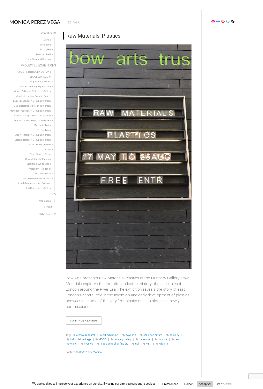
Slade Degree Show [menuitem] (40, 154)
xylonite (163, 343)
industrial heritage (80, 339)
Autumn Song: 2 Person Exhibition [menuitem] (32, 115)
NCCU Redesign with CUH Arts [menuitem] (34, 71)
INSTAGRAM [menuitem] (47, 214)
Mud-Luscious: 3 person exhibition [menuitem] (32, 105)
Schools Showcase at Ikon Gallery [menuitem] (32, 120)
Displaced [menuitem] (45, 44)
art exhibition (110, 335)
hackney (174, 335)
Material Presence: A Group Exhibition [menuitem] (30, 110)
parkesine (144, 339)
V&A (148, 343)
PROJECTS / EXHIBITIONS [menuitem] (38, 65)
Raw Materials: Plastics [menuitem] (38, 159)
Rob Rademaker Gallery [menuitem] (38, 188)
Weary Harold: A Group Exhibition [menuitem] (33, 134)
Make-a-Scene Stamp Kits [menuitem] (37, 178)
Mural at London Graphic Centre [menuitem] (33, 96)
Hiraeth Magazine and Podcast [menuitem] (34, 183)
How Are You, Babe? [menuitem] (40, 144)
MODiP (102, 339)
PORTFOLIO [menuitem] (48, 33)
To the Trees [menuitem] (44, 130)
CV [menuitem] (54, 194)
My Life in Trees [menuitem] (42, 125)
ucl (137, 343)
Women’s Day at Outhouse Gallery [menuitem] (32, 91)
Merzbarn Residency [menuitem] (40, 168)
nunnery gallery (123, 339)
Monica (97, 352)
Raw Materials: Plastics (93, 36)
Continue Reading (86, 322)
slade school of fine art (114, 343)
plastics (162, 339)
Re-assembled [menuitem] (43, 54)
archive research (86, 335)
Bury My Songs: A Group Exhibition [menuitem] (32, 100)
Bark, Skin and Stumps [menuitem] (38, 59)
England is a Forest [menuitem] (40, 81)
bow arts (131, 335)
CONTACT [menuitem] (49, 207)
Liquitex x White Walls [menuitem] (39, 163)
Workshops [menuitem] (45, 200)
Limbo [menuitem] (47, 149)
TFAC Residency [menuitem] (42, 173)
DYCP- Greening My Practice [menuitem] (35, 86)
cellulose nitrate (152, 335)
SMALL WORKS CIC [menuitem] (40, 76)
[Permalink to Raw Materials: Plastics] (128, 156)
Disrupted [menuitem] (45, 49)
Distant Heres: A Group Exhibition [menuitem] (33, 139)
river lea (88, 343)
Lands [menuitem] (47, 39)
